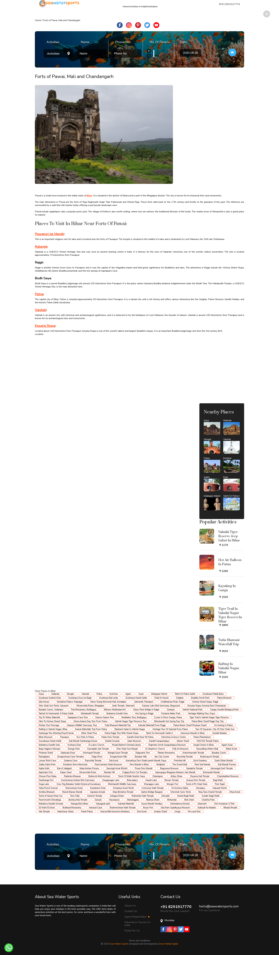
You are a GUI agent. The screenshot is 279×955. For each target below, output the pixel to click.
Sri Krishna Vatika (179, 788)
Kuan (141, 694)
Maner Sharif (183, 741)
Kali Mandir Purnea (227, 764)
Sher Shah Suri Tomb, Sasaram (54, 705)
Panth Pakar (87, 811)
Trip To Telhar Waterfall (49, 717)
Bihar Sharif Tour (89, 733)
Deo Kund (141, 811)
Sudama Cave (70, 760)
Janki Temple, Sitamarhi (123, 705)
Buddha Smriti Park (200, 697)
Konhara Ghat (74, 745)
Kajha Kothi (44, 768)
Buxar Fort (148, 807)
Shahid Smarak (112, 741)
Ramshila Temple (93, 760)
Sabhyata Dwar (67, 752)
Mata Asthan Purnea (89, 768)
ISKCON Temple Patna (208, 741)
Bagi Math (218, 780)
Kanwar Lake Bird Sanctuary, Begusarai (161, 705)
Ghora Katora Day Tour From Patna (90, 721)
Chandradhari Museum (228, 776)
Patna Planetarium (202, 737)
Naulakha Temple (194, 768)
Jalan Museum (134, 741)
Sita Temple (44, 811)
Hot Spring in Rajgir (144, 713)
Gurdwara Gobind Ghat (50, 697)
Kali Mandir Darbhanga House (83, 741)
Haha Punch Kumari (48, 788)
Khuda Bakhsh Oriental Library (126, 745)
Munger (70, 694)
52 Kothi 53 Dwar (47, 807)
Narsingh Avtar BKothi (116, 768)
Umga (177, 811)
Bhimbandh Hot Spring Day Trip (169, 721)
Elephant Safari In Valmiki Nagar (130, 729)
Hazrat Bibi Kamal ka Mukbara (114, 811)
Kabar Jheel (65, 772)
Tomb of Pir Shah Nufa (196, 784)
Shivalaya (200, 788)
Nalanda (55, 694)
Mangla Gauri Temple (118, 752)
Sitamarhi (201, 803)
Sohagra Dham (117, 796)
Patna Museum (224, 697)
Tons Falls (75, 796)
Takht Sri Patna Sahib (185, 694)
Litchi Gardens (200, 760)
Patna (99, 694)
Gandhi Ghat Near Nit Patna (140, 737)
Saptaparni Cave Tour (77, 717)
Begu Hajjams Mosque (49, 748)
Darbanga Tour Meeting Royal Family (56, 733)
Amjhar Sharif (160, 811)
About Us (130, 905)
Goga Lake (44, 784)
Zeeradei (165, 796)
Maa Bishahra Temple (123, 792)
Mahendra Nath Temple (143, 796)
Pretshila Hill (180, 760)
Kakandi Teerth (220, 788)
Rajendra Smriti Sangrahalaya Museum (167, 745)
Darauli (98, 799)
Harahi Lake (151, 780)
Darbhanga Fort (46, 780)
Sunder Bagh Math (210, 796)
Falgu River (97, 756)
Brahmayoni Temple (209, 756)
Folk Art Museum (180, 748)
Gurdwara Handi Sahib (136, 697)
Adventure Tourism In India (137, 924)
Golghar (180, 697)
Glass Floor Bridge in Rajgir (146, 709)
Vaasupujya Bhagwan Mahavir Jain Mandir (175, 772)
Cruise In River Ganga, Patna (168, 717)
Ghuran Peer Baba (47, 776)
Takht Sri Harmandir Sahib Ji (159, 733)
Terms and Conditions (139, 940)
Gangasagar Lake (110, 780)
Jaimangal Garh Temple (221, 768)
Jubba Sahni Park (47, 764)
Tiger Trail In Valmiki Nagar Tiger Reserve (209, 717)
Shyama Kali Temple (199, 776)
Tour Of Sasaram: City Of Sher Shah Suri (214, 729)
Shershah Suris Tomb (180, 792)
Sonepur (171, 709)
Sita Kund (113, 760)
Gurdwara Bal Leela (108, 697)
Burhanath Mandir (211, 772)
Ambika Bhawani (47, 792)
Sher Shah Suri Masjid (127, 748)
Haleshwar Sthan (65, 811)
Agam (128, 694)
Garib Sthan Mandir (223, 760)
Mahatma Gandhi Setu (117, 713)
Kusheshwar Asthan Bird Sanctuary (78, 780)
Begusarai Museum (169, 768)
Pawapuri (64, 737)
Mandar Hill (109, 772)
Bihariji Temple (230, 807)
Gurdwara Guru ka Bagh (80, 697)
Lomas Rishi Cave (47, 760)
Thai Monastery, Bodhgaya (83, 709)
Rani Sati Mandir (202, 764)
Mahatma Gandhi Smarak (51, 803)
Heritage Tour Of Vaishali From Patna (170, 729)
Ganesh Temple (94, 796)
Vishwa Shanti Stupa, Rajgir (205, 701)
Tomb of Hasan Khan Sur (50, 796)
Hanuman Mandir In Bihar (192, 733)
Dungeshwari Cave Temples (70, 756)
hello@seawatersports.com (219, 906)
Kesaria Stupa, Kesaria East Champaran (206, 705)
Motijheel (160, 764)
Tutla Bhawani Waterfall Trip (118, 725)
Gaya (41, 694)
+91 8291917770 (176, 906)
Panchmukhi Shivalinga (50, 799)
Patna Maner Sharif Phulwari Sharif (189, 725)
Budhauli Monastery (71, 807)
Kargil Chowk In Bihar (203, 745)
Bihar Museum (46, 737)
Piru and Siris (194, 811)
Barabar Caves (219, 752)
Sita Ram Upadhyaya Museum (175, 807)
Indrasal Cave (95, 807)
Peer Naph (220, 784)
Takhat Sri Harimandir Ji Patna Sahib (56, 713)
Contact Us (130, 911)
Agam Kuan (227, 745)
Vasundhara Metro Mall (207, 748)
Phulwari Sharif (46, 752)
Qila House (44, 701)
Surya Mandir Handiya (151, 803)
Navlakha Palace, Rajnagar (70, 701)
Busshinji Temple (185, 756)
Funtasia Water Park (170, 713)
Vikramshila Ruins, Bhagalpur (90, 705)
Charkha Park (208, 799)
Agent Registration (135, 916)
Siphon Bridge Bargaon (152, 792)
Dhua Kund (234, 792)
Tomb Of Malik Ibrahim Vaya (131, 776)
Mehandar (172, 799)
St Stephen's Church (155, 748)
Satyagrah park (103, 803)
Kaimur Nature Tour (104, 717)
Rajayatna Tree (142, 752)
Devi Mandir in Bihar (139, 764)
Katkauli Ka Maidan (207, 807)
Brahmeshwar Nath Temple (123, 807)
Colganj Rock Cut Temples (134, 772)
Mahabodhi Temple (90, 713)
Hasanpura (114, 799)
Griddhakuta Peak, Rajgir (173, 701)
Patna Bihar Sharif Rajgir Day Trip (207, 721)
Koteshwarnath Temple (193, 752)
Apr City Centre (161, 756)
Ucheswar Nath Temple (153, 788)
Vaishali (85, 694)
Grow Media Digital (168, 943)
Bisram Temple (171, 780)
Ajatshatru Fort (46, 772)
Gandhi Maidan (219, 733)
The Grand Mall (179, 764)
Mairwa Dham (153, 799)
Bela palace (132, 780)
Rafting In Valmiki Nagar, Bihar (53, 729)
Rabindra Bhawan (72, 776)
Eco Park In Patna (85, 737)
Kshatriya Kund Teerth (123, 788)
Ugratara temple (97, 792)
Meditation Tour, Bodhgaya (133, 717)
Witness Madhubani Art (115, 709)
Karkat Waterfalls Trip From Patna (91, 729)
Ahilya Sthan (176, 776)
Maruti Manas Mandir (72, 792)
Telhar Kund (231, 748)
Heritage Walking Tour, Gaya (201, 713)
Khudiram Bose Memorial (75, 764)
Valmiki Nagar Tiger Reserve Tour (131, 721)
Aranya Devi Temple (195, 780)
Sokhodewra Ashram (180, 803)
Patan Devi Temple (110, 737)
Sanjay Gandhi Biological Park (224, 709)
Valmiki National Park (192, 709)
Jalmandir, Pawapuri (143, 701)
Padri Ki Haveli (161, 697)
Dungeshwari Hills (118, 756)
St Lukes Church (96, 745)
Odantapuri (157, 776)
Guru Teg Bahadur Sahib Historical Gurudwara (79, 784)
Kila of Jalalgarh (64, 768)
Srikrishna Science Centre (173, 737)
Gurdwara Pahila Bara (213, 694)
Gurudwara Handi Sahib (50, 741)
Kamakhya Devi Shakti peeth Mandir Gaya (146, 760)
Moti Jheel (189, 799)
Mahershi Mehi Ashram (99, 776)
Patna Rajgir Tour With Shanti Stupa (121, 733)
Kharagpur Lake (151, 784)
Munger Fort (172, 784)
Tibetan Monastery (166, 752)
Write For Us (132, 930)
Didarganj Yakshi (159, 694)
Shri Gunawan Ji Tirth (224, 803)
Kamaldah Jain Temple (98, 748)
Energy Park (74, 748)
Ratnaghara (44, 756)
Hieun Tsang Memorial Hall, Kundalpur (108, 701)
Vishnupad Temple (91, 752)
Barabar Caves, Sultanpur (51, 709)
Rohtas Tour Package (49, 725)
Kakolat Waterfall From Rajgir (152, 725)
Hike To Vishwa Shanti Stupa (52, 721)
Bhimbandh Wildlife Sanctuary (122, 784)
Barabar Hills (141, 756)
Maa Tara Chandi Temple (210, 792)
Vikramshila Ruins (87, 772)
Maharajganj (133, 799)
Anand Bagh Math (185, 796)
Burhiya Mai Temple (77, 799)
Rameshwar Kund (74, 788)
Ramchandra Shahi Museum (108, 764)
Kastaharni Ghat (97, 788)
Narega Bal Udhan (79, 803)
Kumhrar (114, 694)
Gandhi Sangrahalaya (159, 741)
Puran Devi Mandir (144, 768)
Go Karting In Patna (223, 725)
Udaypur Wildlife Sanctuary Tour (82, 725)
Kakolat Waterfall (126, 803)
